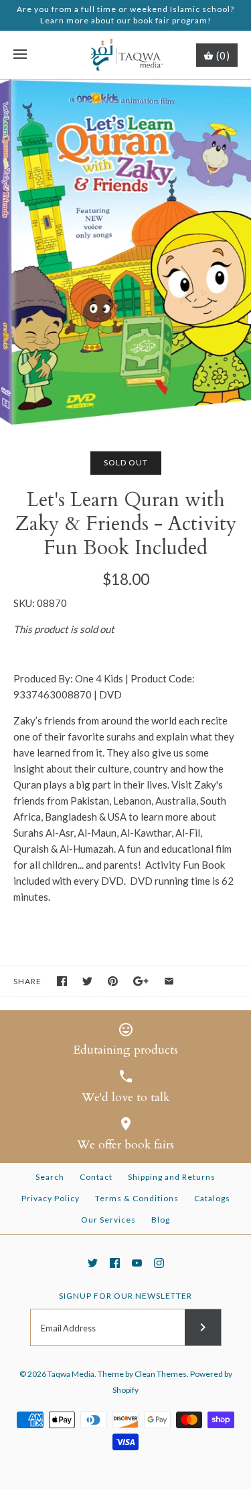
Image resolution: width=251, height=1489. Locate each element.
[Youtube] (137, 1263)
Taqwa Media (71, 1374)
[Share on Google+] (141, 981)
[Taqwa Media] (125, 55)
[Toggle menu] (20, 55)
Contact (96, 1177)
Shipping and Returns (172, 1177)
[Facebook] (115, 1263)
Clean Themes (161, 1374)
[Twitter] (93, 1263)
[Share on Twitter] (87, 981)
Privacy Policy (50, 1198)
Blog (160, 1220)
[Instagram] (159, 1263)
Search (49, 1177)
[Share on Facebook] (62, 981)
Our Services (108, 1220)
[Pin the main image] (113, 981)
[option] (125, 252)
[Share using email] (169, 981)
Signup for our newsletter (125, 1296)
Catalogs (212, 1198)
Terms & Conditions (137, 1198)
